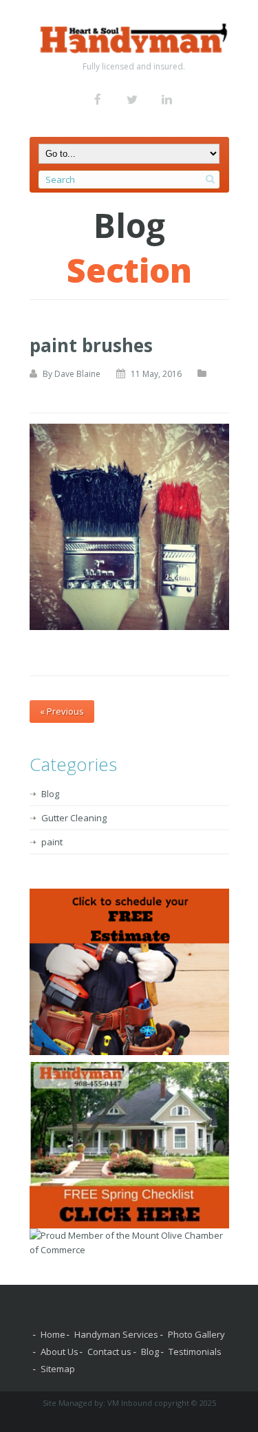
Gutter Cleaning (74, 818)
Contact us (109, 1351)
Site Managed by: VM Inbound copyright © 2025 (129, 1403)
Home (53, 1334)
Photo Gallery (196, 1334)
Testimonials (195, 1351)
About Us (59, 1351)
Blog (50, 794)
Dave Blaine (77, 374)
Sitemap (58, 1369)
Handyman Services (116, 1334)
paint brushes (91, 345)
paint (52, 842)
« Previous (62, 711)
